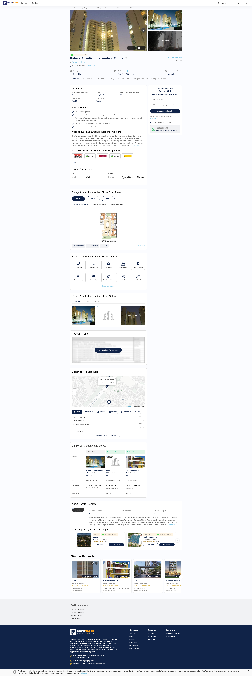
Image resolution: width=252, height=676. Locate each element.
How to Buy (151, 639)
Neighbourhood (141, 79)
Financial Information (173, 633)
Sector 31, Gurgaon (78, 65)
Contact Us (133, 642)
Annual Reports (171, 636)
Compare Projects (159, 79)
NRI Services (152, 636)
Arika (108, 470)
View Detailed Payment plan (108, 350)
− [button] (74, 393)
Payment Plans (124, 79)
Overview (76, 79)
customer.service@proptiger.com (83, 661)
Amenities (100, 79)
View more (172, 525)
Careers (132, 639)
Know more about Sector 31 (107, 436)
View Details (100, 544)
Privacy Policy (133, 645)
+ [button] (74, 390)
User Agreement (134, 648)
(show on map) (91, 65)
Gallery (111, 79)
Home (131, 636)
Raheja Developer (78, 62)
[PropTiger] (11, 3)
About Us (132, 633)
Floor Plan (87, 79)
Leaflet (129, 406)
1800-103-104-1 (81, 663)
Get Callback (116, 544)
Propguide (151, 633)
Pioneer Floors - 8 (132, 470)
